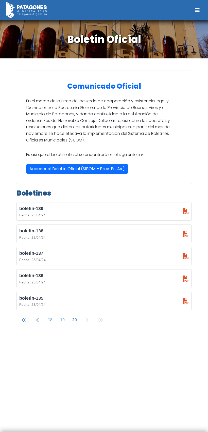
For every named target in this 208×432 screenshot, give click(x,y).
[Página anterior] (38, 320)
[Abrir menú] (197, 10)
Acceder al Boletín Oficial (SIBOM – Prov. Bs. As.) (77, 169)
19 (62, 320)
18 (50, 320)
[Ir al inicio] (24, 320)
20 (74, 320)
